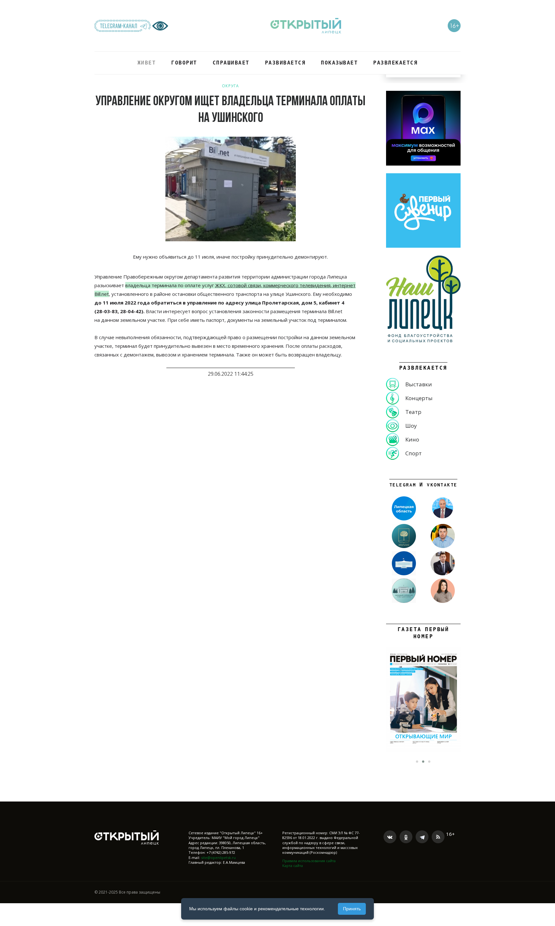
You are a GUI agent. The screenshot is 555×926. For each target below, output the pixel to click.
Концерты (419, 398)
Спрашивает (231, 62)
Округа (230, 86)
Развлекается (395, 62)
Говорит (184, 62)
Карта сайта (292, 865)
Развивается (285, 62)
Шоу (411, 425)
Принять (352, 908)
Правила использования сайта (309, 860)
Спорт (413, 453)
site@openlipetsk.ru (218, 857)
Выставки (418, 384)
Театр (413, 412)
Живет (146, 62)
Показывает (339, 62)
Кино (412, 439)
